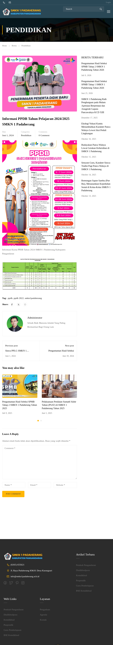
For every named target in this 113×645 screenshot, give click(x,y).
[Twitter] (18, 304)
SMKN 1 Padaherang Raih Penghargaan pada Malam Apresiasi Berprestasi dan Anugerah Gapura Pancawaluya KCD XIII (94, 106)
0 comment (44, 135)
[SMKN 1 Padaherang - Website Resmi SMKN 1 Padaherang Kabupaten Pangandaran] (22, 12)
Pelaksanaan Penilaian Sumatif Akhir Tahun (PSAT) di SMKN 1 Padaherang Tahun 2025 (59, 405)
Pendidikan (26, 46)
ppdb (10, 298)
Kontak (43, 620)
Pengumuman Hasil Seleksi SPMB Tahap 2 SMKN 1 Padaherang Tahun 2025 (19, 405)
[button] (38, 420)
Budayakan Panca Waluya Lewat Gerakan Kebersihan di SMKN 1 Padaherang (95, 148)
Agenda (43, 614)
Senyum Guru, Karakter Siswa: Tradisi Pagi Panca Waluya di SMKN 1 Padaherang (95, 166)
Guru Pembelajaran (85, 585)
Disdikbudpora (83, 570)
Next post (69, 345)
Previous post (11, 345)
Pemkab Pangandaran (86, 565)
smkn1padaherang (33, 298)
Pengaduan (45, 609)
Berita (14, 46)
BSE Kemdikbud (84, 591)
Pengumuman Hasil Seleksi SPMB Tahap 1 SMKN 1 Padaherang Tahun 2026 (94, 84)
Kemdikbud (81, 575)
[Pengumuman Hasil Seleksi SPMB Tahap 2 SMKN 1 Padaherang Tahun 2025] (19, 386)
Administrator (34, 317)
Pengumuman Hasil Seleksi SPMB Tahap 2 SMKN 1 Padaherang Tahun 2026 (94, 66)
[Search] (100, 9)
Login (108, 2)
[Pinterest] (25, 304)
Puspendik (81, 580)
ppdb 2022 (19, 298)
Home (4, 46)
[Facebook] (12, 304)
